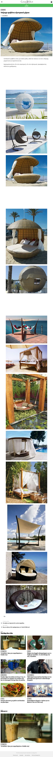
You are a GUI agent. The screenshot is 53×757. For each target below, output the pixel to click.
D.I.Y (28, 675)
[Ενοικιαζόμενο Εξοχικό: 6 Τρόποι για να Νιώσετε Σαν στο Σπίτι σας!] (39, 690)
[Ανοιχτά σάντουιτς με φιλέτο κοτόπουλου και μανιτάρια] (13, 690)
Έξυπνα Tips (3, 651)
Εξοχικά (29, 698)
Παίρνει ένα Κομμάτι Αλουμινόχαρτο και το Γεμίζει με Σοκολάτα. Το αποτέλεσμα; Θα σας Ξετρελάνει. (39, 654)
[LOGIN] (51, 1)
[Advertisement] (26, 78)
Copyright (21, 755)
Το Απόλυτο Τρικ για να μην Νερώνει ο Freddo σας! (11, 654)
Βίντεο (32, 675)
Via (4, 616)
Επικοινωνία (15, 755)
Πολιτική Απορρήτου (36, 755)
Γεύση (29, 651)
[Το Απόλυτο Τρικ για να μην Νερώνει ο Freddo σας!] (13, 643)
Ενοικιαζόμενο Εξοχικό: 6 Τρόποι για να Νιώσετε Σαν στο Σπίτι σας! (38, 701)
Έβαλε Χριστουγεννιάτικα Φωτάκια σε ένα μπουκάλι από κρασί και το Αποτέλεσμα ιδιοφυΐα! (39, 678)
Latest (26, 6)
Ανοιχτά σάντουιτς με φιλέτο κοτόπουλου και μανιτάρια (13, 701)
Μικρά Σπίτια (3, 675)
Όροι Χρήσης (27, 755)
